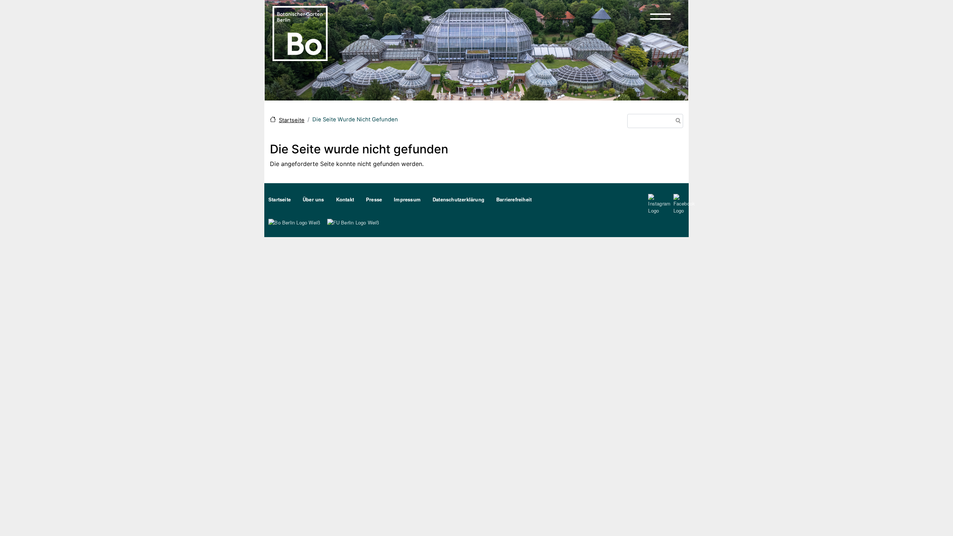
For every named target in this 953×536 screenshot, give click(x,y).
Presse (374, 199)
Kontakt (345, 199)
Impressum (407, 199)
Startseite (292, 120)
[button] (660, 16)
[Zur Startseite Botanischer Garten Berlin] (300, 32)
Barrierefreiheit (514, 199)
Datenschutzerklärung (458, 199)
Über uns (313, 199)
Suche (677, 121)
